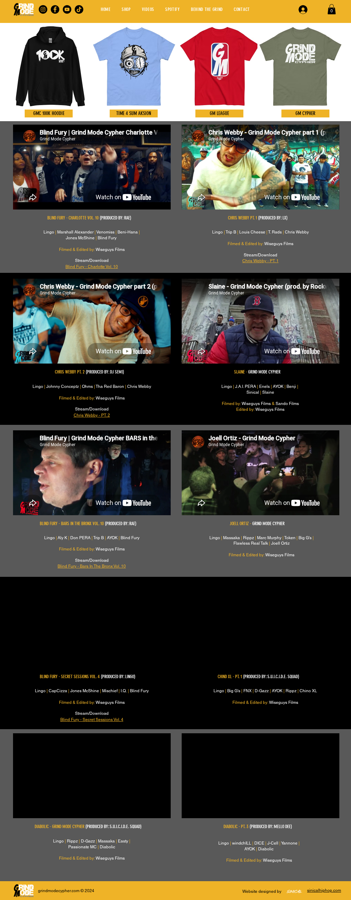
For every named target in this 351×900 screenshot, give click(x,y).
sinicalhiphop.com (324, 890)
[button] (331, 9)
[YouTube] (67, 9)
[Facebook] (55, 9)
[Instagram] (43, 9)
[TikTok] (79, 9)
